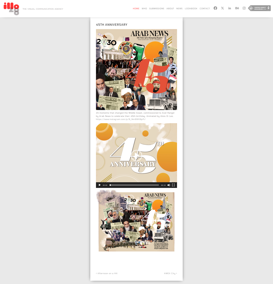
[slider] (134, 185)
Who (144, 8)
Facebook (215, 8)
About (170, 8)
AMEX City (170, 273)
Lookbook (191, 8)
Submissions (156, 8)
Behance (236, 8)
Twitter (222, 8)
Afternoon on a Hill (107, 273)
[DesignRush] (259, 8)
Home (136, 8)
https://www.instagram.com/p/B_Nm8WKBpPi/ (121, 119)
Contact (205, 8)
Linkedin (229, 8)
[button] (136, 155)
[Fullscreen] (173, 185)
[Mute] (168, 185)
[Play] (99, 185)
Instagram (244, 8)
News (179, 8)
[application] (136, 155)
